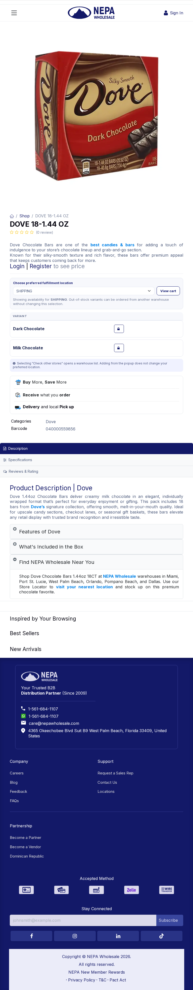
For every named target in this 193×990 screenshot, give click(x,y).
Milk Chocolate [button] (28, 347)
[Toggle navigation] (14, 13)
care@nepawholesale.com (54, 723)
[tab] (96, 531)
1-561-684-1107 (43, 708)
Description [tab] (17, 448)
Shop (24, 215)
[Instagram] (75, 936)
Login (17, 266)
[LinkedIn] (118, 936)
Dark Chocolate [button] (28, 328)
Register (41, 266)
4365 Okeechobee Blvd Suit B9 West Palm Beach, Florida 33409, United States (97, 733)
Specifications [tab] (19, 460)
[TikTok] (161, 936)
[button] (169, 920)
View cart (168, 291)
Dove (51, 421)
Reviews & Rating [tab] (23, 471)
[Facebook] (31, 936)
